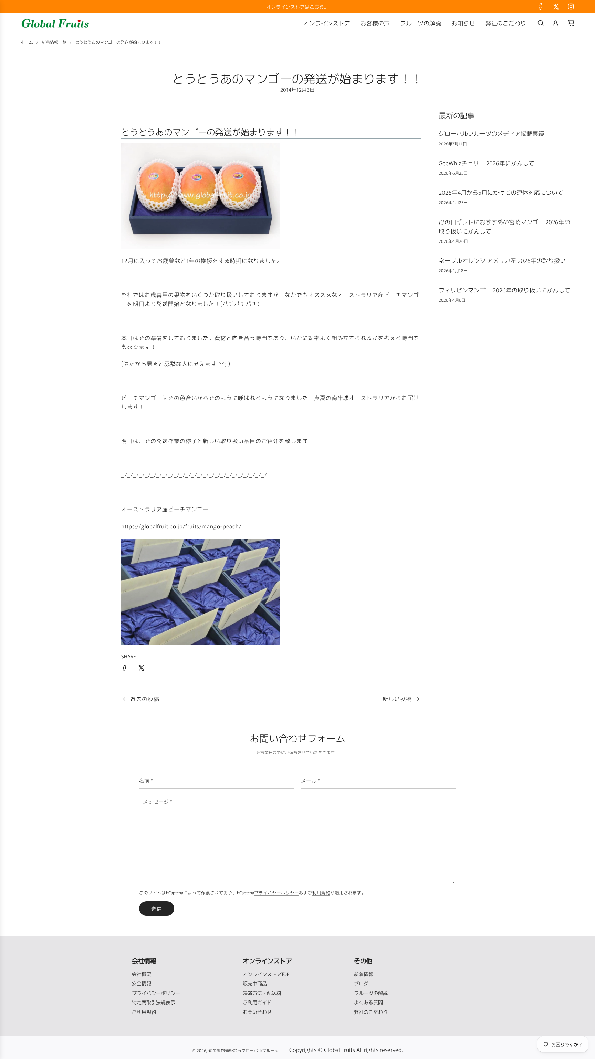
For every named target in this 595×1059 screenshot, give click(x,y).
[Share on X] (141, 669)
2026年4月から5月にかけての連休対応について (501, 192)
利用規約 (321, 892)
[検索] (540, 23)
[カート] (570, 23)
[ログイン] (555, 23)
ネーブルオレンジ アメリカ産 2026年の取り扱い (502, 260)
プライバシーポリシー (276, 892)
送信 (156, 908)
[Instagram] (570, 6)
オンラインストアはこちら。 (297, 6)
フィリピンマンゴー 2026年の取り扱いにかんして (504, 290)
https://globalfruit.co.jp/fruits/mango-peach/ (181, 526)
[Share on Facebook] (124, 669)
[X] (555, 6)
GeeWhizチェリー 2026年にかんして (486, 162)
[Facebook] (540, 6)
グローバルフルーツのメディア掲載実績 (491, 133)
